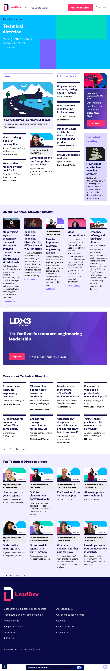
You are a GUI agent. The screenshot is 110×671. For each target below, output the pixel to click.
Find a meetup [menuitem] (11, 620)
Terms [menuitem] (37, 649)
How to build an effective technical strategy (93, 168)
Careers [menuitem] (60, 620)
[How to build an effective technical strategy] (95, 153)
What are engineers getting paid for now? (67, 548)
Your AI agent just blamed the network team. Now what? (93, 423)
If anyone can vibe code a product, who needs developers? (95, 391)
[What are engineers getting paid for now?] (68, 527)
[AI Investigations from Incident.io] (95, 474)
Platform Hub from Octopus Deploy (68, 493)
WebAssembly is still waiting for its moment (66, 108)
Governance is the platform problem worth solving (41, 161)
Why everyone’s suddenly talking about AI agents (67, 89)
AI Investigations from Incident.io (94, 493)
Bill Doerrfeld (63, 119)
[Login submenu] (98, 7)
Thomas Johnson (65, 145)
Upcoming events (80, 7)
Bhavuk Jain (10, 127)
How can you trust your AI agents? (13, 493)
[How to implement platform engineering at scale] (55, 223)
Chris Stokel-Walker (66, 164)
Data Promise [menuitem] (26, 649)
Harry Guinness (64, 96)
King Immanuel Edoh (40, 409)
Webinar (50, 288)
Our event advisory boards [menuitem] (70, 614)
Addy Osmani (92, 198)
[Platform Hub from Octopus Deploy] (68, 474)
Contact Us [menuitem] (62, 632)
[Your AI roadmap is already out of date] (28, 99)
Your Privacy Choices (64, 667)
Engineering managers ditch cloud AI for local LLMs (38, 423)
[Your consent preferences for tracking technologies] (4, 666)
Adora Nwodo (9, 180)
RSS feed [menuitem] (9, 638)
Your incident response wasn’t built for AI (12, 166)
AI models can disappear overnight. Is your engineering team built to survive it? (67, 425)
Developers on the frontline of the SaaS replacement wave (68, 391)
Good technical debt (76, 233)
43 (11, 575)
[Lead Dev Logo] (12, 7)
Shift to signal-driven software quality (40, 495)
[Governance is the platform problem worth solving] (41, 139)
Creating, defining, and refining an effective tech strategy (98, 238)
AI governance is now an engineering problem (11, 391)
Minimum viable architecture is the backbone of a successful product (66, 135)
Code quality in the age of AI (11, 546)
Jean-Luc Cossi (10, 154)
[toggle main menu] (104, 8)
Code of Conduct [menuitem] (65, 626)
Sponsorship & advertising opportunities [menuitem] (25, 608)
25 (11, 448)
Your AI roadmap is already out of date (27, 119)
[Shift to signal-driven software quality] (41, 474)
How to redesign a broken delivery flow (12, 140)
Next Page (21, 448)
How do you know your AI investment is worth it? (95, 548)
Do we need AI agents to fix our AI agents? (38, 548)
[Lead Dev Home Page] (21, 594)
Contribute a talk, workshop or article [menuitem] (23, 614)
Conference (9, 301)
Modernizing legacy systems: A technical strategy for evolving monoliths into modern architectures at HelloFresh (11, 247)
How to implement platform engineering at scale (53, 245)
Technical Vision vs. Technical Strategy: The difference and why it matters (33, 240)
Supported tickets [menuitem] (13, 626)
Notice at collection (38, 667)
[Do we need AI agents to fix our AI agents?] (41, 527)
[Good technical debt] (77, 223)
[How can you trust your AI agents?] (14, 474)
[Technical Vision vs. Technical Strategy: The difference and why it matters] (33, 223)
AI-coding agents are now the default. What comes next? (13, 423)
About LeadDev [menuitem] (64, 608)
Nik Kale (88, 438)
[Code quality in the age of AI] (14, 527)
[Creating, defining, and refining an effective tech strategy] (98, 223)
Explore (95, 123)
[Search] (26, 8)
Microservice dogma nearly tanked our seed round (38, 391)
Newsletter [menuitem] (10, 632)
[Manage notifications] (105, 667)
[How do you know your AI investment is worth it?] (95, 527)
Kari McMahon (64, 406)
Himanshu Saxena (11, 403)
